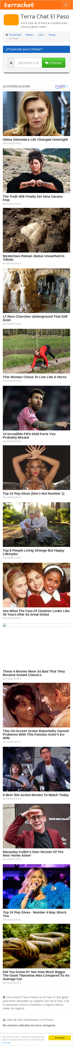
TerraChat (15, 34)
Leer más (6, 1042)
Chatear (55, 62)
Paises (29, 34)
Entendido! (60, 1037)
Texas (52, 34)
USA (40, 34)
